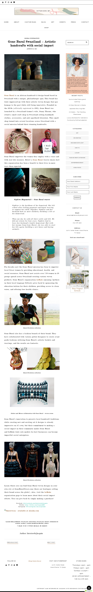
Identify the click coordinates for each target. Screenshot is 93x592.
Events (63, 22)
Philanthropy (15, 521)
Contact (85, 22)
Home (6, 22)
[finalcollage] (32, 251)
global (23, 523)
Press (73, 22)
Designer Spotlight (77, 142)
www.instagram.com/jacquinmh (36, 506)
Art (52, 22)
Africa (46, 523)
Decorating (77, 137)
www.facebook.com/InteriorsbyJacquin (35, 503)
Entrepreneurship (77, 162)
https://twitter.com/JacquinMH (35, 505)
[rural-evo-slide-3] (32, 359)
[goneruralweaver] (32, 182)
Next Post (51, 542)
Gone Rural (9, 95)
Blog (44, 22)
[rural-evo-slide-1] (32, 309)
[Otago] (32, 72)
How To (77, 147)
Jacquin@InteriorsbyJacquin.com (77, 215)
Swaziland (24, 521)
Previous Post (12, 542)
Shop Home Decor (35, 561)
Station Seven (83, 588)
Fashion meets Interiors (77, 157)
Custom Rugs (30, 22)
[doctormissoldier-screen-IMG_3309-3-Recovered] (32, 392)
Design (47, 521)
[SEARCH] (86, 42)
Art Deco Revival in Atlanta (77, 105)
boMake (39, 280)
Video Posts (77, 167)
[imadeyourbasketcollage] (32, 141)
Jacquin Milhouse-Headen (35, 523)
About (16, 22)
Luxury (77, 152)
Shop (46, 27)
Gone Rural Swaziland (36, 521)
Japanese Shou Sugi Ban (77, 108)
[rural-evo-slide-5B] (32, 459)
